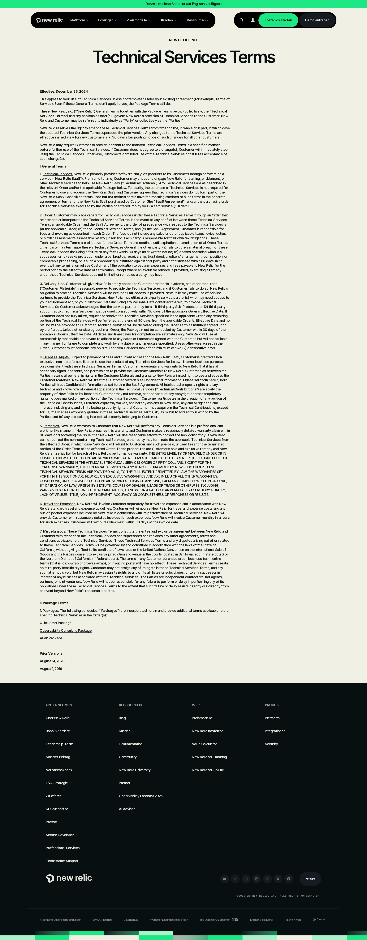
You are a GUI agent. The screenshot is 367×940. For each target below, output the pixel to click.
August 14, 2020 (52, 661)
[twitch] (278, 878)
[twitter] (235, 878)
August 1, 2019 (51, 669)
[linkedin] (256, 878)
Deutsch (322, 919)
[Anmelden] (252, 20)
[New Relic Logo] (48, 20)
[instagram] (267, 878)
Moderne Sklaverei (261, 919)
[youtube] (224, 878)
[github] (246, 878)
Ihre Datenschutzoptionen (215, 919)
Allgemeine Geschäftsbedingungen (60, 919)
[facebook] (288, 878)
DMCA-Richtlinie (102, 919)
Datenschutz (131, 919)
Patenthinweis (293, 919)
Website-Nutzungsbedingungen (169, 919)
